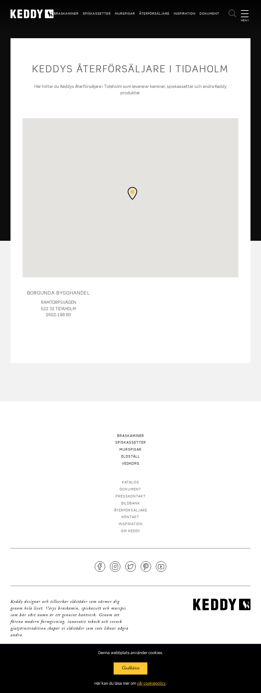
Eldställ (130, 457)
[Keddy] (28, 14)
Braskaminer (66, 13)
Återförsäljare (154, 13)
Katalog (130, 482)
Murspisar (125, 13)
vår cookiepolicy (151, 684)
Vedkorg (130, 464)
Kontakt (130, 517)
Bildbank (130, 503)
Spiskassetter (97, 13)
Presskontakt (131, 496)
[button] (132, 193)
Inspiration (184, 13)
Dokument (209, 13)
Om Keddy (130, 531)
